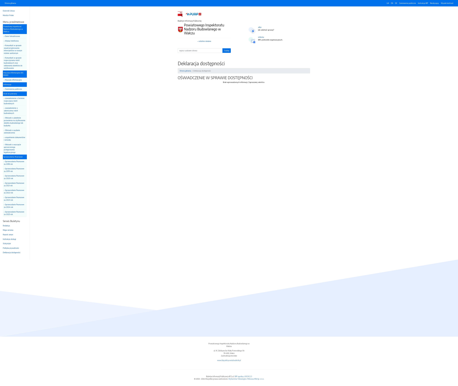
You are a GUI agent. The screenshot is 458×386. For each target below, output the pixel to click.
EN (392, 3)
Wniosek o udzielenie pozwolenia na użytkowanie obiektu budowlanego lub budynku (14, 122)
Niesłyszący (434, 3)
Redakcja (6, 225)
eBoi (259, 27)
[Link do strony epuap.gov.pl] (193, 14)
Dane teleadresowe (12, 36)
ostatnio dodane (205, 41)
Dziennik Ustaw (9, 11)
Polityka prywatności (11, 248)
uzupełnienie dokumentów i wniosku (14, 138)
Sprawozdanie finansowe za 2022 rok (14, 191)
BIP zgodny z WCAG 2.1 (243, 376)
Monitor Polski (8, 15)
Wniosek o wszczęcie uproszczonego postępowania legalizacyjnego (12, 148)
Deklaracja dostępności (11, 252)
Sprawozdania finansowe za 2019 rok (14, 169)
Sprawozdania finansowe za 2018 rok (14, 162)
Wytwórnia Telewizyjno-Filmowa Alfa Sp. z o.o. (246, 379)
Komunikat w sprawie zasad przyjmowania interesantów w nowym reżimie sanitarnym (13, 49)
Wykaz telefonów (12, 41)
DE (396, 3)
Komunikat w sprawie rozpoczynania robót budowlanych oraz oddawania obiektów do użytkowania (13, 63)
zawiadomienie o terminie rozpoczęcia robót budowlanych (14, 100)
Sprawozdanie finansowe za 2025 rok (14, 213)
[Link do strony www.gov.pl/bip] (181, 14)
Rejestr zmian (8, 234)
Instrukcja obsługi (9, 239)
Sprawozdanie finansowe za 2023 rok (14, 198)
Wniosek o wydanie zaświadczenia (12, 131)
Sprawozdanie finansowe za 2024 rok (14, 205)
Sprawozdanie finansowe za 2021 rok (14, 184)
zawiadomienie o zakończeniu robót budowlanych (11, 110)
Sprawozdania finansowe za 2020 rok (14, 177)
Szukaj (226, 50)
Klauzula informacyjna (13, 80)
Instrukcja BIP (423, 3)
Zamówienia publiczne (13, 89)
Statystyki (7, 243)
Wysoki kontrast (447, 3)
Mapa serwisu (8, 230)
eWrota (261, 37)
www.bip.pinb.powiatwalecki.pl (229, 360)
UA (388, 3)
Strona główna (10, 3)
